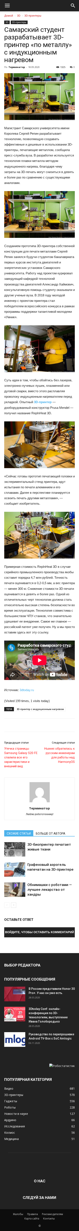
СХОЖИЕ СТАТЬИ (19, 833)
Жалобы (18, 1214)
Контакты (49, 1218)
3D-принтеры (32, 15)
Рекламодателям (52, 1214)
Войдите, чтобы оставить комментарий (39, 932)
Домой (8, 15)
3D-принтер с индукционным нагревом (40, 709)
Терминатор (16, 67)
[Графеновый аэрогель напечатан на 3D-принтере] (14, 869)
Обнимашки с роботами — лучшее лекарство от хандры (49, 889)
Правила (32, 1214)
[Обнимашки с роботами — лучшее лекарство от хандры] (14, 889)
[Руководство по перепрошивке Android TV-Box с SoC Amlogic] (14, 1039)
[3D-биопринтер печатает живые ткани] (14, 849)
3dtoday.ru (27, 690)
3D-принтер (43, 402)
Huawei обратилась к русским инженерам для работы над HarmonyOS (59, 755)
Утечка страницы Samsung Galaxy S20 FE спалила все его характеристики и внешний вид (20, 757)
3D (18, 15)
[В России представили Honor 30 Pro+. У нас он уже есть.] (14, 994)
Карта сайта (31, 1218)
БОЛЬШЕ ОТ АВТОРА (50, 833)
